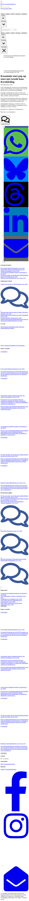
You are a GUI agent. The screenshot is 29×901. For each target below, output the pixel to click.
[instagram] (16, 839)
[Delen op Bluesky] (16, 181)
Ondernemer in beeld (22, 84)
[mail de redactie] (16, 890)
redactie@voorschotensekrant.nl (8, 769)
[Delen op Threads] (16, 206)
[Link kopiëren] (4, 262)
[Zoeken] (15, 30)
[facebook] (16, 811)
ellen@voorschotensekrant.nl (8, 764)
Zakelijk (15, 84)
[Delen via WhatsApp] (16, 155)
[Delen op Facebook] (4, 127)
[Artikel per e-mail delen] (16, 260)
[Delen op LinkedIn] (16, 235)
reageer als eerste (5, 124)
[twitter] (16, 865)
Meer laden (3, 606)
